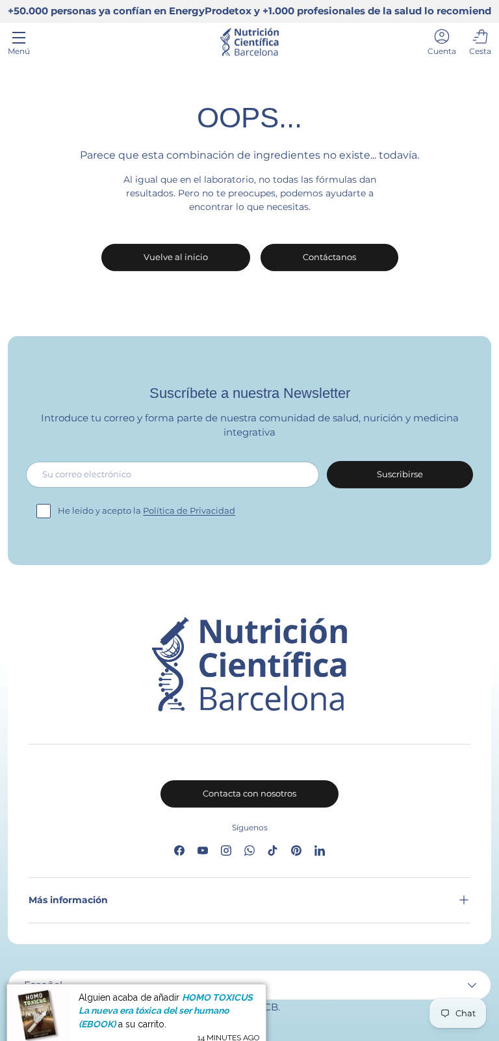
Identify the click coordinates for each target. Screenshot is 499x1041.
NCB (267, 1007)
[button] (480, 42)
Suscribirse (400, 474)
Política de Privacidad (189, 510)
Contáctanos (329, 257)
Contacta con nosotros (249, 793)
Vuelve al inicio (176, 257)
